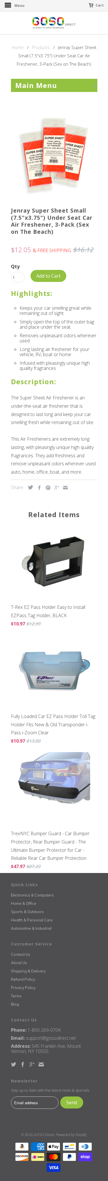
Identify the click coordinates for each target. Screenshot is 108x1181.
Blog (15, 1004)
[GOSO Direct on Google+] (32, 1064)
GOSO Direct (44, 1134)
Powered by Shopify (71, 1134)
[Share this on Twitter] (29, 487)
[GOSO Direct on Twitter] (13, 1064)
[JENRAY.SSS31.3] (54, 155)
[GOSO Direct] (54, 23)
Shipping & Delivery (28, 971)
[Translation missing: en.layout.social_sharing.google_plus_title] (55, 487)
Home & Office (23, 903)
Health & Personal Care (32, 920)
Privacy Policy (23, 987)
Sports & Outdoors (27, 911)
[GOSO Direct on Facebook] (22, 1064)
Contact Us (20, 954)
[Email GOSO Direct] (41, 1064)
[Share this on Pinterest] (46, 487)
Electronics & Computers (32, 895)
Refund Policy (23, 979)
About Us (19, 962)
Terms (16, 996)
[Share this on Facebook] (38, 487)
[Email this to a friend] (64, 487)
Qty (15, 266)
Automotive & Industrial (31, 928)
